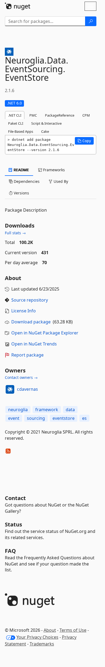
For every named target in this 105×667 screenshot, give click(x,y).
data (70, 410)
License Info (23, 311)
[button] (84, 141)
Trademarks (42, 644)
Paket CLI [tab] (15, 123)
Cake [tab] (45, 131)
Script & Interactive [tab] (46, 123)
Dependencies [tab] (26, 181)
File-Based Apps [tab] (20, 131)
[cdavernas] (10, 389)
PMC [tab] (33, 115)
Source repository (29, 300)
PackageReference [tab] (59, 115)
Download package (31, 322)
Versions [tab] (21, 192)
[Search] (90, 21)
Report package (27, 355)
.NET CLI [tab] (14, 115)
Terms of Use (73, 630)
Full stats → (15, 232)
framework (46, 410)
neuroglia (18, 410)
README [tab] (21, 169)
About (50, 630)
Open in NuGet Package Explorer (44, 333)
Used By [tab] (60, 181)
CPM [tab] (86, 115)
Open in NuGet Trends (34, 344)
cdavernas (27, 389)
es (84, 418)
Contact (15, 498)
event (13, 418)
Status (13, 524)
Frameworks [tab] (53, 169)
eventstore (63, 418)
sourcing (36, 418)
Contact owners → (21, 377)
